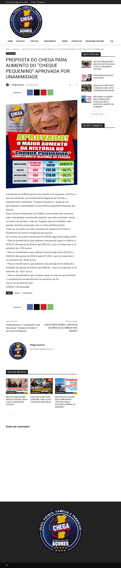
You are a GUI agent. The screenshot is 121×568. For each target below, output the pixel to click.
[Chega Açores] (8, 84)
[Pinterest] (43, 92)
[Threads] (56, 354)
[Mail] (105, 2)
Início (8, 49)
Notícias (16, 49)
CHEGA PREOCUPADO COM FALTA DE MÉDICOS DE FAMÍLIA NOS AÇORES (60, 327)
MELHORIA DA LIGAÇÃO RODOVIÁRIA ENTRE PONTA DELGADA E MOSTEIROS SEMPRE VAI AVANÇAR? (65, 402)
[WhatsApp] (50, 92)
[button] (111, 41)
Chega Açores (18, 85)
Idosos (17, 293)
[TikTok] (109, 2)
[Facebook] (97, 2)
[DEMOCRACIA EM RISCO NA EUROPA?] (86, 77)
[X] (37, 92)
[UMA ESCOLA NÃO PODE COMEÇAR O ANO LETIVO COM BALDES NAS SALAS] (41, 386)
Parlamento (11, 53)
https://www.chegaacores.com (41, 349)
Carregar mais (97, 114)
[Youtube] (113, 2)
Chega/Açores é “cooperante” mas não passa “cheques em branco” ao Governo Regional (23, 327)
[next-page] (12, 414)
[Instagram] (101, 2)
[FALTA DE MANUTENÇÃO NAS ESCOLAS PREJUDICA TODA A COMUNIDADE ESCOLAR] (17, 386)
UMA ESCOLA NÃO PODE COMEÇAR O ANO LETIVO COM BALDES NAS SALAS (40, 399)
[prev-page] (8, 414)
